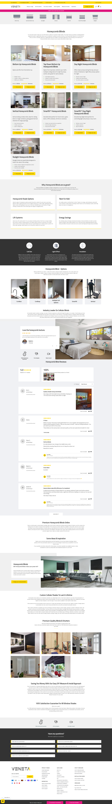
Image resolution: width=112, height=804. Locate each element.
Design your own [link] (30, 87)
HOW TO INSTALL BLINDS (79, 778)
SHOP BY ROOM (44, 787)
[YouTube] (19, 783)
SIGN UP (30, 776)
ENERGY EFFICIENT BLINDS (46, 783)
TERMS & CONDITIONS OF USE (62, 792)
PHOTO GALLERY (45, 788)
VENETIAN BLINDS (45, 775)
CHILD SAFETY (59, 775)
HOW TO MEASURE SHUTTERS (80, 771)
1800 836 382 (14, 2)
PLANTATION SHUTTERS (46, 773)
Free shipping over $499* (24, 2)
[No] (91, 411)
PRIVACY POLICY (59, 793)
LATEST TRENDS (44, 785)
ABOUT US (59, 770)
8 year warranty (49, 2)
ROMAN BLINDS (44, 776)
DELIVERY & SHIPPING (60, 776)
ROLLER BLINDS (44, 771)
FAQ (57, 778)
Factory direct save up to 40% (60, 2)
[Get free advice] (98, 2)
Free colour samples (48, 6)
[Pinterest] (14, 783)
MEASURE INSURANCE (78, 773)
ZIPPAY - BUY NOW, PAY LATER (62, 787)
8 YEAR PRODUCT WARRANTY (62, 783)
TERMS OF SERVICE (60, 790)
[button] (26, 83)
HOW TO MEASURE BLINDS (79, 770)
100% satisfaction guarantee (37, 2)
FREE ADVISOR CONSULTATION (62, 780)
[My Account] (100, 6)
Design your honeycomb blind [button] (20, 581)
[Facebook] (12, 783)
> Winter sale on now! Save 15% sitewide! (56, 10)
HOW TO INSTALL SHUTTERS (79, 780)
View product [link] (18, 87)
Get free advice (38, 6)
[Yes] (89, 411)
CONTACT (58, 773)
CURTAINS (43, 778)
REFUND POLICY (59, 788)
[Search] (96, 6)
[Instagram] (17, 783)
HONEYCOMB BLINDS (45, 770)
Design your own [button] (89, 6)
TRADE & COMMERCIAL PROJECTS (62, 782)
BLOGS (58, 771)
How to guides (57, 6)
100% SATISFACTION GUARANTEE (62, 785)
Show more (55, 514)
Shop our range (30, 6)
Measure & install (65, 6)
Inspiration (73, 6)
